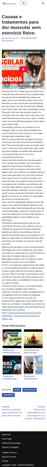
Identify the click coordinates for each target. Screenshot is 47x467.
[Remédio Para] (9, 3)
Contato (5, 461)
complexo (17, 229)
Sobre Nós (6, 434)
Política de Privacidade (11, 443)
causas (17, 390)
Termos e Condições (10, 447)
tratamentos (8, 395)
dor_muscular (29, 390)
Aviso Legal (6, 439)
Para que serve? (11, 38)
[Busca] (43, 3)
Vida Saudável (7, 41)
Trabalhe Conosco (9, 452)
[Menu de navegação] (24, 3)
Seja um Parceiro (9, 457)
